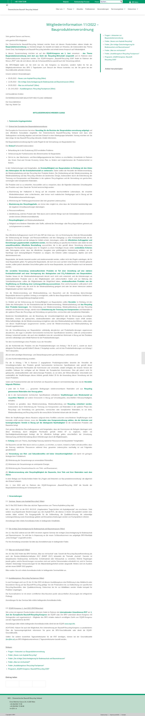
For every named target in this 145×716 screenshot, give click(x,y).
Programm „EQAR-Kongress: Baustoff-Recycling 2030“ (28, 669)
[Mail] (6, 1)
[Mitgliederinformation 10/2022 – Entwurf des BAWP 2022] (2, 358)
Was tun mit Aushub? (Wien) (28, 85)
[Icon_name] (9, 1)
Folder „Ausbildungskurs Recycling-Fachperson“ (26, 665)
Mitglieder (66, 2)
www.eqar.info (70, 624)
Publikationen (90, 9)
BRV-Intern (135, 2)
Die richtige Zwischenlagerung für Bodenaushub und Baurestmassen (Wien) (46, 82)
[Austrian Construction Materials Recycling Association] (125, 2)
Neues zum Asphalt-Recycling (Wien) (32, 78)
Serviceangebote (117, 9)
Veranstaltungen (103, 9)
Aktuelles (80, 9)
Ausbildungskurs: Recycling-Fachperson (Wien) (37, 89)
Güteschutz (132, 9)
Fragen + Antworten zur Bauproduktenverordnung (26, 652)
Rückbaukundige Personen (81, 2)
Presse (97, 2)
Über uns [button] (59, 9)
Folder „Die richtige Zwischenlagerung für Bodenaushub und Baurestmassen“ (36, 658)
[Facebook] (13, 1)
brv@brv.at (10, 639)
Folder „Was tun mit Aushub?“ (19, 662)
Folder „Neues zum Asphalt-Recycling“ (22, 655)
